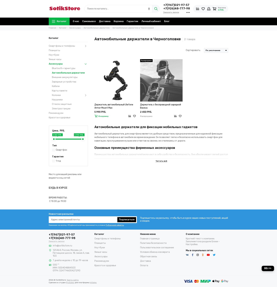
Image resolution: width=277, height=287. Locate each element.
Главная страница (149, 238)
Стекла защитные (62, 104)
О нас (76, 21)
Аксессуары (56, 64)
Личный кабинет (151, 21)
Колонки (56, 95)
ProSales (70, 282)
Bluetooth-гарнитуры (63, 68)
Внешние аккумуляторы (65, 77)
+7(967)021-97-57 (176, 5)
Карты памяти (59, 90)
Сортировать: (193, 50)
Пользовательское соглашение (157, 247)
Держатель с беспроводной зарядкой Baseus (160, 106)
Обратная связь (148, 256)
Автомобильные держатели (68, 72)
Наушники (57, 99)
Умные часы (55, 59)
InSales (93, 282)
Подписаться (126, 219)
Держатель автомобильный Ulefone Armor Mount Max (113, 106)
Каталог (61, 21)
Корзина (119, 21)
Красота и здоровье (59, 117)
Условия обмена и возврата (155, 252)
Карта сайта (73, 280)
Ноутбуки (54, 55)
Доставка (104, 21)
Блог (166, 21)
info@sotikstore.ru (62, 245)
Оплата (144, 265)
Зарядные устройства (64, 81)
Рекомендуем (56, 113)
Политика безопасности (153, 243)
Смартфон (61, 150)
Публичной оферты (115, 225)
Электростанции (61, 108)
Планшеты (54, 50)
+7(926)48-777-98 (176, 8)
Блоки (215, 241)
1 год (58, 161)
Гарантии (132, 21)
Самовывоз (89, 21)
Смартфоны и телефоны (62, 46)
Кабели (56, 86)
